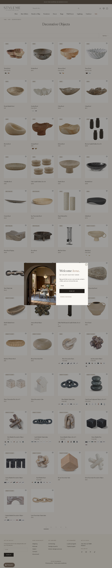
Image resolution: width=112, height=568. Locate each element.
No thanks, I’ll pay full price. (66, 296)
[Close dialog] (86, 264)
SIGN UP (72, 291)
